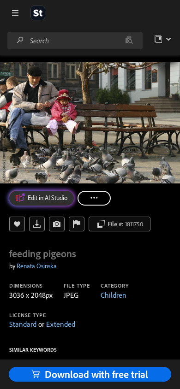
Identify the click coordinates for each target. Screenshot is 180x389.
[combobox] (74, 40)
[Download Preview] (37, 224)
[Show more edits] (94, 198)
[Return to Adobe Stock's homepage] (37, 13)
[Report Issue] (76, 224)
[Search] (20, 40)
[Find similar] (129, 40)
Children (113, 295)
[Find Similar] (57, 224)
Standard (22, 324)
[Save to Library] (17, 224)
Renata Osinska (37, 266)
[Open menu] (15, 13)
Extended (60, 324)
